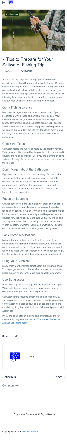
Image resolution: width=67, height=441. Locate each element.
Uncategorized (11, 13)
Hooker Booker (30, 431)
